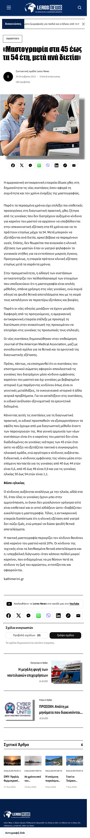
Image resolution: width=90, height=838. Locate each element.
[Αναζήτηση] (80, 8)
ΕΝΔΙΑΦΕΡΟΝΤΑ (12, 38)
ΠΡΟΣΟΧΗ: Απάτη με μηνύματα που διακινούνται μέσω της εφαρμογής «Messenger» (59, 709)
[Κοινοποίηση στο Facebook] (13, 165)
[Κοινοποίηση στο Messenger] (30, 165)
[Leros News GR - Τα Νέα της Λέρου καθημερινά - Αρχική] (43, 7)
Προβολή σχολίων (27, 635)
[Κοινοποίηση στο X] (22, 165)
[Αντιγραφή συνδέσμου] (65, 165)
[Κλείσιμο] (83, 24)
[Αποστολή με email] (74, 165)
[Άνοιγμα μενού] (9, 8)
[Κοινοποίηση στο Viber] (47, 165)
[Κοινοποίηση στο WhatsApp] (39, 165)
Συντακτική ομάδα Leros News (32, 71)
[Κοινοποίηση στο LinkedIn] (56, 165)
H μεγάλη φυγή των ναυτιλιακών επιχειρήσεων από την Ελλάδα (27, 672)
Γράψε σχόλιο (65, 635)
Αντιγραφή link (15, 833)
